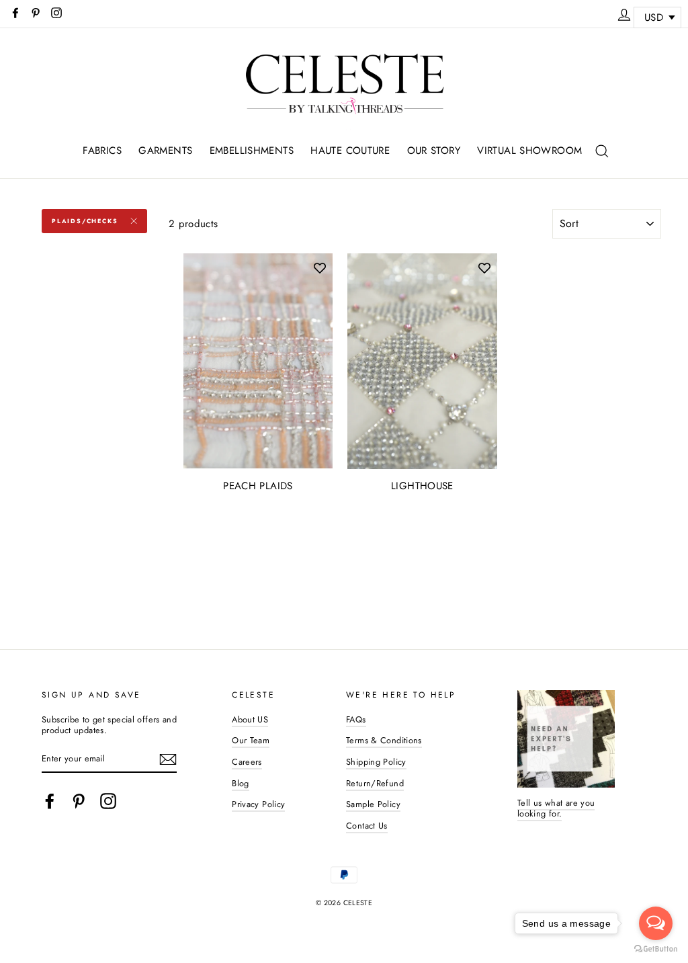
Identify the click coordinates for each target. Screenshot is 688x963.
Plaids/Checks (85, 220)
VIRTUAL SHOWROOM (529, 150)
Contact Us (367, 825)
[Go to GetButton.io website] (655, 949)
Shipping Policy (376, 761)
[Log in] (624, 12)
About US (250, 719)
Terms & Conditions (384, 740)
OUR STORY (433, 150)
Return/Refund (375, 783)
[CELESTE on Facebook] (50, 801)
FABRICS (102, 150)
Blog (240, 783)
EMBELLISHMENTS (252, 150)
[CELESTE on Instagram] (108, 801)
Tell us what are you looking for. (556, 808)
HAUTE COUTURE (350, 150)
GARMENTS (165, 150)
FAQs (356, 719)
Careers (247, 761)
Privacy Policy (258, 804)
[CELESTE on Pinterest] (79, 801)
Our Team (250, 740)
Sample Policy (373, 804)
